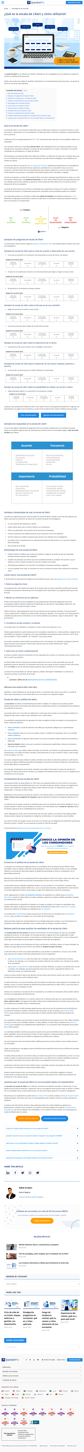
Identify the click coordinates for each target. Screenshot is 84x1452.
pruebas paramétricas (18, 959)
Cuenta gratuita (74, 1360)
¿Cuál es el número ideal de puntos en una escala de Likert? (27, 1128)
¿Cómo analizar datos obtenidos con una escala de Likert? (26, 1150)
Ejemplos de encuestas (10, 1371)
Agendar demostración (55, 1118)
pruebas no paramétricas (19, 967)
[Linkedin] (8, 1173)
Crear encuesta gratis (28, 415)
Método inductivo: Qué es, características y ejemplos (39, 1245)
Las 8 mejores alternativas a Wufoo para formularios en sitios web (44, 1263)
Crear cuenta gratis (28, 1118)
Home (6, 8)
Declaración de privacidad (57, 1446)
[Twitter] (23, 1173)
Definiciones (7, 1367)
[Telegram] (37, 1173)
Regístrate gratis (74, 2)
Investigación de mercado (20, 8)
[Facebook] (15, 1173)
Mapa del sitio (44, 1446)
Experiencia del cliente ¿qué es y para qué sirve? (69, 1316)
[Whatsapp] (30, 1173)
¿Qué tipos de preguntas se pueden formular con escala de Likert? (29, 1158)
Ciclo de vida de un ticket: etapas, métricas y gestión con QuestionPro (12, 1318)
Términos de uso (72, 1446)
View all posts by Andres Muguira (31, 1197)
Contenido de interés (9, 1380)
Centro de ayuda (49, 1360)
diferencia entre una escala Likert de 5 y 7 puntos (34, 828)
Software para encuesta (10, 1376)
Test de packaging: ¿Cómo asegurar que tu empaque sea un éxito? (43, 1254)
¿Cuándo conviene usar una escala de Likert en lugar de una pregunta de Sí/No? (34, 1136)
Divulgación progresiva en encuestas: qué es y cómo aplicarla (30, 1318)
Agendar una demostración (53, 415)
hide (25, 90)
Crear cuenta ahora (42, 1221)
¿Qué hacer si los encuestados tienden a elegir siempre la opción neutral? (32, 1143)
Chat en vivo (61, 1360)
